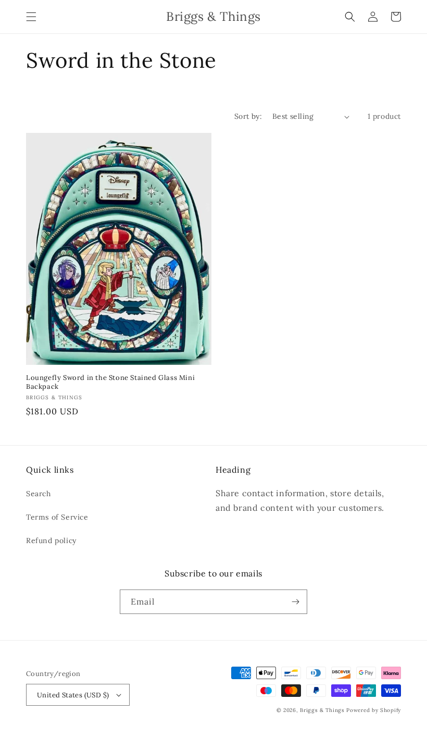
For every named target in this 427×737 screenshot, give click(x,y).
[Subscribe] (295, 601)
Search (38, 493)
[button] (31, 16)
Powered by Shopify (373, 710)
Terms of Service (57, 517)
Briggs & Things (322, 710)
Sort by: (248, 116)
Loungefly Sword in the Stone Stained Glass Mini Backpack (110, 382)
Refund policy (51, 540)
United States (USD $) (73, 695)
